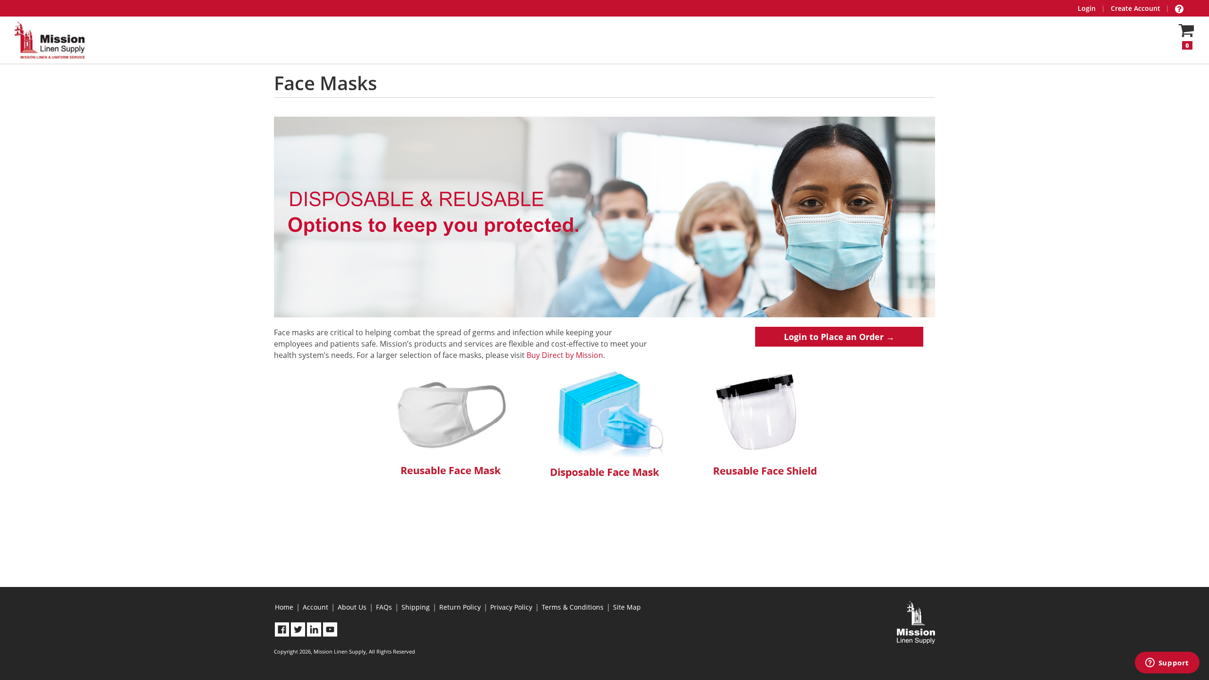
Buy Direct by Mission (565, 355)
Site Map (627, 607)
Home (284, 607)
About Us (352, 607)
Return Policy (460, 607)
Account (315, 607)
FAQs (384, 607)
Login (1087, 8)
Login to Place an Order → (839, 336)
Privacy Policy (511, 607)
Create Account (1135, 8)
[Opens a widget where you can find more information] (1167, 663)
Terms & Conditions (573, 607)
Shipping (415, 607)
